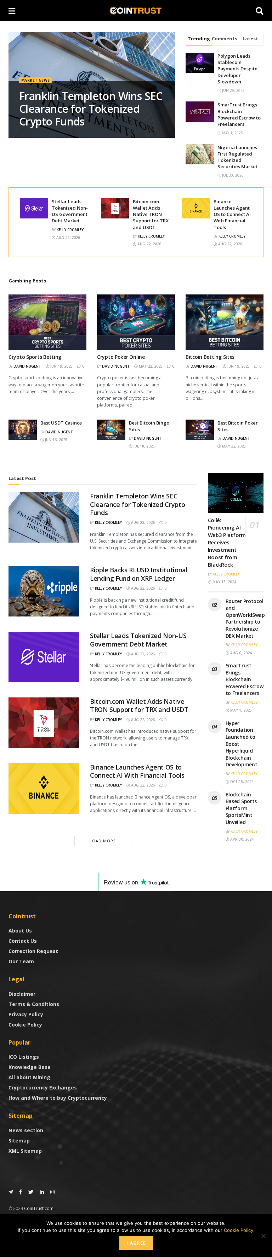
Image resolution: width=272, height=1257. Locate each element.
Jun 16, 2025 (55, 439)
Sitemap (19, 1140)
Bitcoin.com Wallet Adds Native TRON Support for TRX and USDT (151, 214)
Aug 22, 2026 (67, 237)
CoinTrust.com (38, 1208)
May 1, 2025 (240, 710)
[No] (263, 1235)
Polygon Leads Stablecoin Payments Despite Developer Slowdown (237, 69)
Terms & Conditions (33, 1004)
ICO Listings (23, 1056)
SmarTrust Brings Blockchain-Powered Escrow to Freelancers (239, 114)
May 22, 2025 (150, 366)
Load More (103, 840)
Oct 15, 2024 (241, 781)
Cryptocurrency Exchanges (42, 1087)
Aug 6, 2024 (240, 652)
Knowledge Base (29, 1067)
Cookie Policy (25, 1024)
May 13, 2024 (223, 581)
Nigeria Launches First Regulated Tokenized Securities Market (237, 157)
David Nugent (27, 366)
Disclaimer (21, 993)
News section (25, 1130)
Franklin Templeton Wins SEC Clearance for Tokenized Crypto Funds (91, 109)
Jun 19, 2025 (61, 366)
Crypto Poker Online (121, 356)
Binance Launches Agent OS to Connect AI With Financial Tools (232, 214)
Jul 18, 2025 (143, 446)
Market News (35, 80)
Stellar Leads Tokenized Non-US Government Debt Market (70, 211)
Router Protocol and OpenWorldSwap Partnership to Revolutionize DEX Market (245, 618)
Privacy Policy (25, 1014)
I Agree (136, 1243)
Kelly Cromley (70, 229)
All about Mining (29, 1077)
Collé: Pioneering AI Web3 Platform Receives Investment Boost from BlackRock (227, 542)
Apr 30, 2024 (241, 839)
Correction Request (33, 951)
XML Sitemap (25, 1150)
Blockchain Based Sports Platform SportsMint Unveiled (241, 808)
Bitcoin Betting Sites (210, 356)
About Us (20, 930)
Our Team (21, 961)
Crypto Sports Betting (34, 356)
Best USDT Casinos (61, 423)
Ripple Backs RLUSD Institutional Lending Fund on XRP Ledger (138, 574)
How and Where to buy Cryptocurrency (57, 1097)
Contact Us (22, 940)
